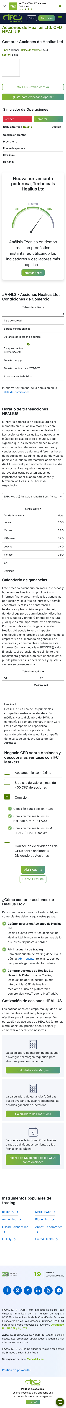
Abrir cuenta (47, 18)
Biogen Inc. (43, 1219)
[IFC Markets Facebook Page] (7, 1290)
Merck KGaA (43, 1211)
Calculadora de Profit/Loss (33, 1114)
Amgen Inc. (10, 1219)
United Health (44, 1239)
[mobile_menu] (60, 17)
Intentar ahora (33, 273)
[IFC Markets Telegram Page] (59, 1290)
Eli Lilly (7, 1239)
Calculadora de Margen (33, 1070)
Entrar (32, 18)
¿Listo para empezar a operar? (33, 97)
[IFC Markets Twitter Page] (28, 1290)
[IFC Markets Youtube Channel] (48, 1290)
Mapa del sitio (35, 1359)
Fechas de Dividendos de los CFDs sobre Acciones (33, 1160)
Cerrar (33, 1401)
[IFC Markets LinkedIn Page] (38, 1290)
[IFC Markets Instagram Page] (17, 1290)
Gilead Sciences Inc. (15, 1227)
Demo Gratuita (33, 879)
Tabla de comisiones (15, 392)
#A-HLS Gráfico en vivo (33, 87)
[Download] (60, 6)
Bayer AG (8, 1211)
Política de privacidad (16, 1370)
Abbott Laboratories (48, 1227)
